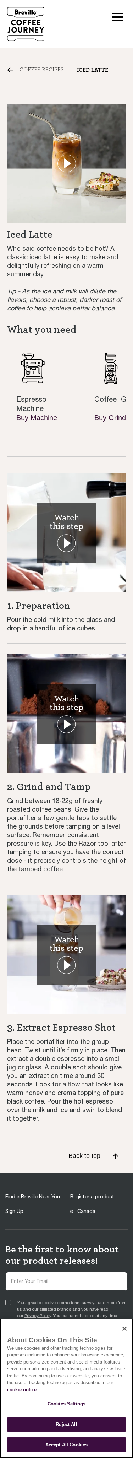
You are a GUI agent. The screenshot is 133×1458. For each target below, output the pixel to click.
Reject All (66, 1424)
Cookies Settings (66, 1403)
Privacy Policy (37, 1315)
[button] (117, 16)
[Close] (124, 1329)
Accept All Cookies (66, 1444)
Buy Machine (36, 418)
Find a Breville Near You (32, 1196)
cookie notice (22, 1389)
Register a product (92, 1196)
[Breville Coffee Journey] (25, 24)
